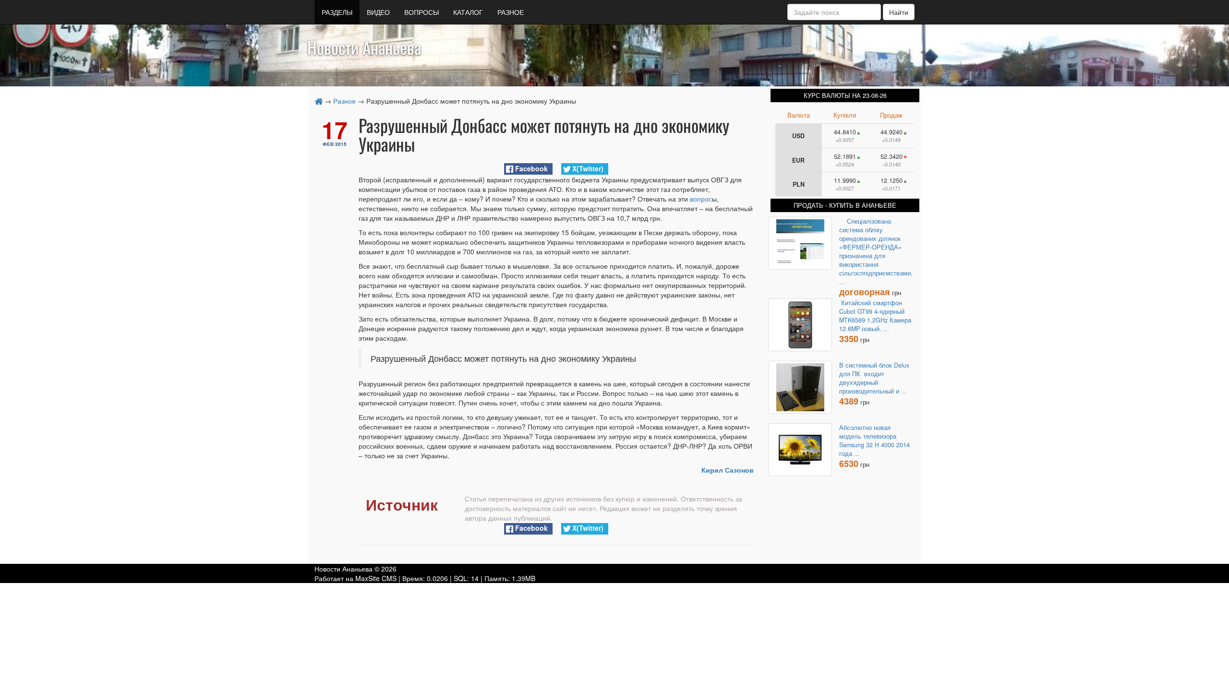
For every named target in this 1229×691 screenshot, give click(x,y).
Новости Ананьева (364, 47)
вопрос (701, 198)
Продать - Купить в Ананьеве (845, 205)
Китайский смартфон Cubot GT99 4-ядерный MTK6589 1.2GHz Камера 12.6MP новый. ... (875, 315)
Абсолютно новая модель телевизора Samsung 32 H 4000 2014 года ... (874, 440)
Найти (898, 12)
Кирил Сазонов (727, 470)
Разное (344, 101)
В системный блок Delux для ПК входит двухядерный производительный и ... (874, 378)
